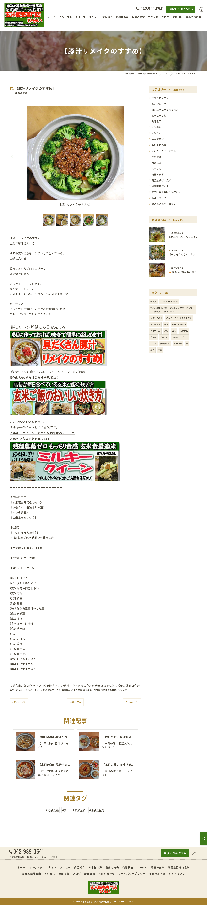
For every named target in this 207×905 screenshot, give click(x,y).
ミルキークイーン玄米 (36, 690)
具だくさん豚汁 (17, 690)
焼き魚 (153, 301)
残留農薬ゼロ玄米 (91, 690)
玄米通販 (156, 127)
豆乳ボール (155, 330)
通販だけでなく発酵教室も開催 (46, 686)
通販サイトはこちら (180, 8)
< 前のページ (18, 702)
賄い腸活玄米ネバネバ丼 (165, 109)
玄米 (174, 330)
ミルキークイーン (180, 337)
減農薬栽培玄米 (160, 186)
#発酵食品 (52, 810)
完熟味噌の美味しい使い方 (114, 690)
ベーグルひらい (179, 324)
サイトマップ (177, 873)
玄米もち (156, 133)
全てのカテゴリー (161, 97)
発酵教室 (66, 690)
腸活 (152, 350)
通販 (166, 330)
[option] (75, 156)
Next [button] (138, 156)
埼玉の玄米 (76, 690)
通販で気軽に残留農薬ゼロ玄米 (120, 686)
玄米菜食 (178, 343)
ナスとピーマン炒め (169, 301)
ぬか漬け (156, 156)
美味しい (164, 337)
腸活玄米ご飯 (18, 686)
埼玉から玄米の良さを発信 (83, 686)
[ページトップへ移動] (195, 853)
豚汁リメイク (159, 198)
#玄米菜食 (79, 810)
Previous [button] (13, 156)
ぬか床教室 (158, 139)
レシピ (153, 343)
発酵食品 (156, 121)
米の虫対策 (155, 324)
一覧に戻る (75, 702)
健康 (160, 350)
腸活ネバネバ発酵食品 (164, 204)
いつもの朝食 (156, 317)
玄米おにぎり (159, 103)
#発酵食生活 (97, 810)
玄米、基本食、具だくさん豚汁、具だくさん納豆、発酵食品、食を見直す (171, 309)
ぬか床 (153, 337)
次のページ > (131, 702)
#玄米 (65, 810)
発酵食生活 (165, 343)
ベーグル (156, 168)
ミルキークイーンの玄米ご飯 (179, 317)
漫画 (166, 324)
